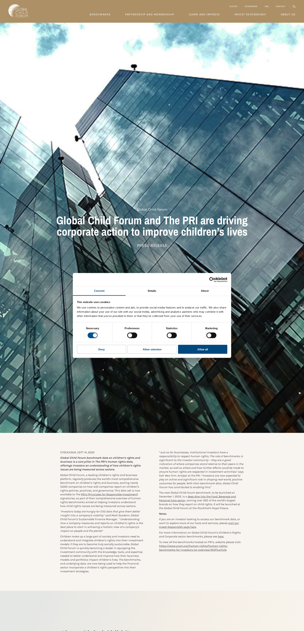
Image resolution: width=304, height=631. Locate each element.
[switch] (132, 335)
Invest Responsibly (250, 14)
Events (233, 6)
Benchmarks (100, 14)
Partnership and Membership (149, 14)
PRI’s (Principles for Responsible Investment (109, 494)
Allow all (202, 349)
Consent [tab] (99, 290)
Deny (101, 349)
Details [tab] (152, 290)
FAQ (267, 6)
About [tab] (205, 290)
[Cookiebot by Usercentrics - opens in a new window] (212, 279)
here (220, 536)
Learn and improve (204, 14)
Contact (280, 6)
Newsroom (251, 6)
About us (288, 14)
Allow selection (152, 349)
